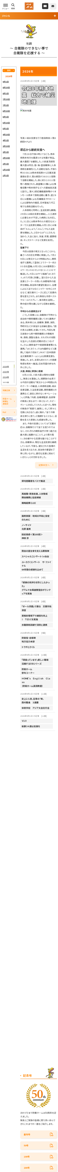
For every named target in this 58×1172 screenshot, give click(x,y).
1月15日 (6, 169)
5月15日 (6, 122)
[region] (9, 220)
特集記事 (6, 390)
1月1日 (6, 175)
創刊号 (27, 1134)
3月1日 (6, 152)
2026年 (6, 366)
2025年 (6, 371)
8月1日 (6, 93)
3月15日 (6, 146)
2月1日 (6, 163)
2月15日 (6, 157)
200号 (27, 1167)
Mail (4, 412)
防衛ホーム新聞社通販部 (7, 401)
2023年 (6, 382)
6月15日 (6, 111)
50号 (26, 1145)
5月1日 (6, 128)
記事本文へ (44, 465)
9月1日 (6, 81)
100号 (27, 1156)
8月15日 (6, 87)
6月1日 (6, 116)
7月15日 (6, 99)
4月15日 (6, 134)
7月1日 (6, 105)
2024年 (6, 377)
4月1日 (6, 140)
